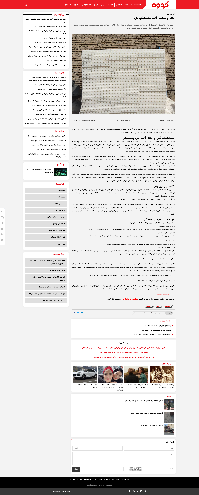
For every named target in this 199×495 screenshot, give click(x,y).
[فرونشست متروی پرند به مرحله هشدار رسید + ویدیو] (169, 417)
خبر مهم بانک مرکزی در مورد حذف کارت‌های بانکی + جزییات (48, 279)
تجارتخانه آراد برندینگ (58, 237)
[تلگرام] (2, 223)
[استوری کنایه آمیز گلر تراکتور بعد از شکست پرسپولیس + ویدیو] (169, 404)
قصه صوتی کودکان (59, 224)
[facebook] (74, 312)
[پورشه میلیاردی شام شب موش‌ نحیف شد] (85, 374)
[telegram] (82, 312)
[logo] (160, 4)
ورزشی (103, 4)
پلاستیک (167, 306)
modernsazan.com (163, 294)
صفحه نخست (136, 4)
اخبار (126, 4)
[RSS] (2, 240)
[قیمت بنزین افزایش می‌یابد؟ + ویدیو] (169, 429)
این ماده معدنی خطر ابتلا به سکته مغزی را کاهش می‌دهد (46, 294)
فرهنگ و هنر (86, 4)
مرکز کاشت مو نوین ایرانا (57, 230)
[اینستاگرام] (2, 218)
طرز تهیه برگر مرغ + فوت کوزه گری (54, 300)
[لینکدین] (2, 234)
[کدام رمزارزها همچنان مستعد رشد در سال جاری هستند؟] (60, 172)
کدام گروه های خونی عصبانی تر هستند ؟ (52, 287)
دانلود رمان (61, 197)
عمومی (162, 120)
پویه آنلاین (61, 244)
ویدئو (96, 4)
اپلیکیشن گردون (92, 485)
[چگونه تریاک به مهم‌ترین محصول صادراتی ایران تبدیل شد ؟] (162, 374)
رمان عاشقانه (61, 190)
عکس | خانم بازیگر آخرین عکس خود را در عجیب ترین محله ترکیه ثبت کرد (112, 387)
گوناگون (76, 4)
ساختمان (148, 306)
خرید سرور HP (60, 210)
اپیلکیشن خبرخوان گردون (130, 299)
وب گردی (68, 4)
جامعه (110, 4)
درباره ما (101, 485)
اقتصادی (119, 4)
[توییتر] (2, 229)
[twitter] (78, 312)
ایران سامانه (56, 491)
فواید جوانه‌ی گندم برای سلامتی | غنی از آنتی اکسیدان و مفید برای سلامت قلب (47, 262)
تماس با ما (108, 485)
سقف (157, 306)
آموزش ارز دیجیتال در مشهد (56, 217)
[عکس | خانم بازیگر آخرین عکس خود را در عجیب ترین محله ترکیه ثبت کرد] (110, 374)
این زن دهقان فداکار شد (57, 270)
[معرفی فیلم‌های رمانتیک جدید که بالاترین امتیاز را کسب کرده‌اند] (136, 374)
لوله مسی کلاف (60, 203)
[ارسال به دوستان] (117, 120)
